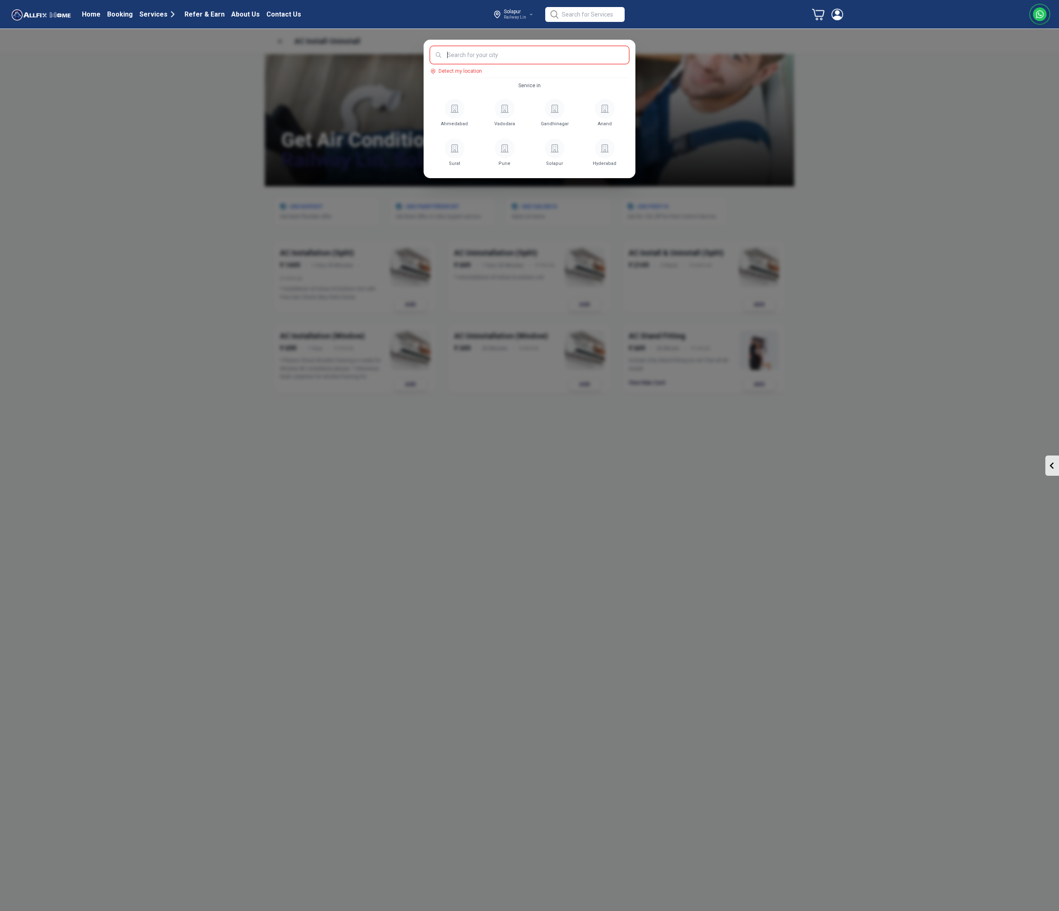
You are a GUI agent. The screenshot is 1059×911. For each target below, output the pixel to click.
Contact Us (283, 14)
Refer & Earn (204, 14)
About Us (245, 14)
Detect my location (460, 71)
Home (91, 14)
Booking (120, 14)
